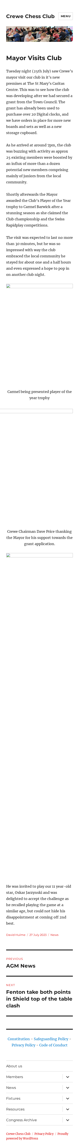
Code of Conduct (53, 1045)
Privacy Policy (23, 1045)
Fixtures (13, 1098)
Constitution (19, 1039)
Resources (15, 1109)
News (54, 935)
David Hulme (15, 935)
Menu (65, 16)
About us (14, 1066)
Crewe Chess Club (30, 16)
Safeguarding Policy (51, 1039)
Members (14, 1077)
